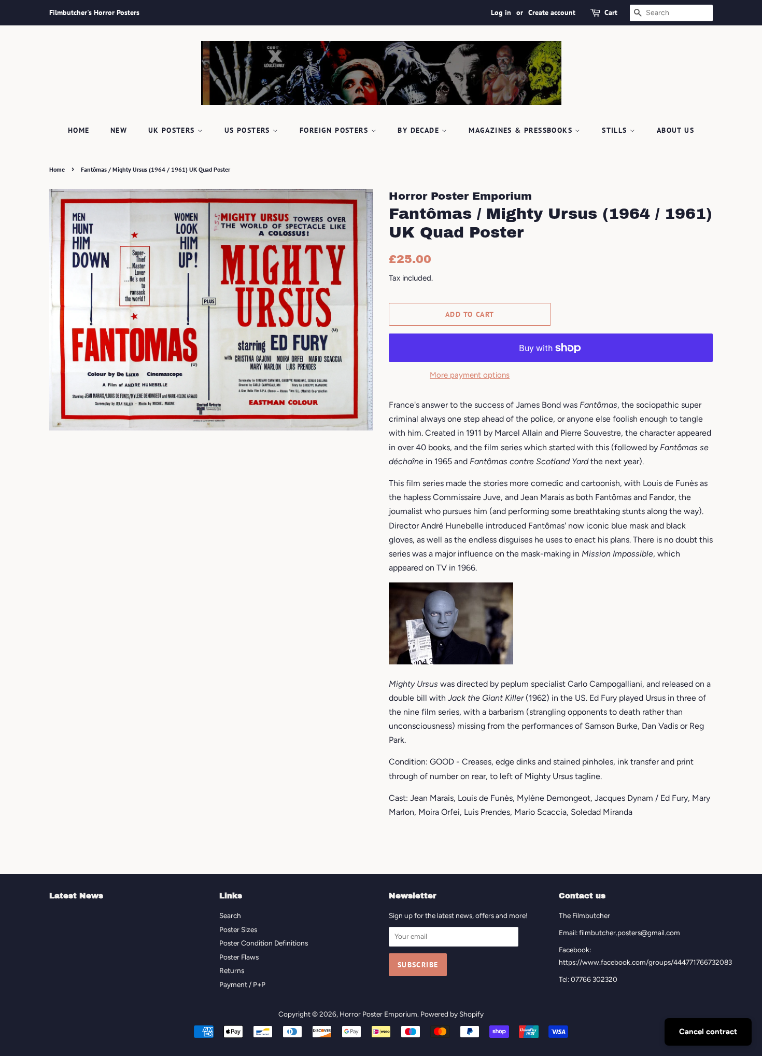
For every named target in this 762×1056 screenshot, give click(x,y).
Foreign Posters (335, 130)
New (118, 130)
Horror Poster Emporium (378, 1014)
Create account (551, 12)
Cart (610, 12)
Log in (501, 12)
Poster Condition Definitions (263, 943)
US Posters (248, 130)
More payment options (470, 375)
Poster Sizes (238, 929)
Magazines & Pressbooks (522, 130)
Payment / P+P (242, 984)
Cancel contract (708, 1031)
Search (230, 915)
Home (79, 130)
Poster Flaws (239, 957)
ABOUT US (675, 130)
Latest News (76, 896)
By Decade (420, 130)
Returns (231, 970)
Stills (616, 130)
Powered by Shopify (452, 1014)
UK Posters (172, 130)
